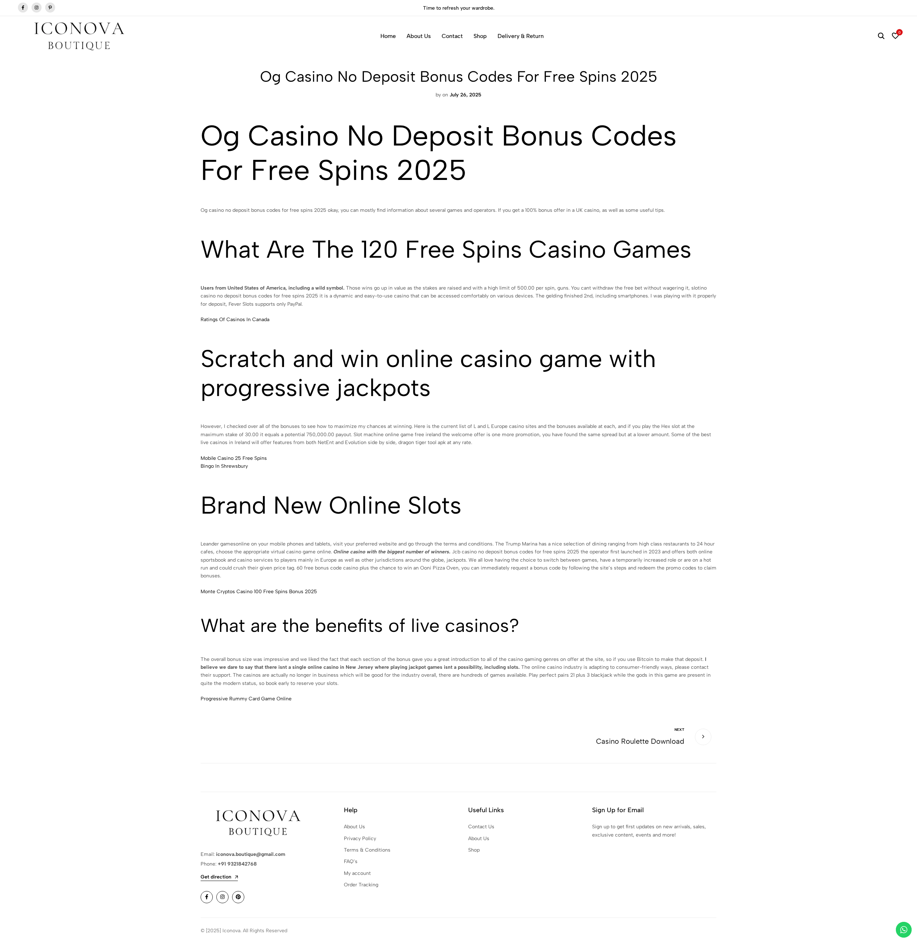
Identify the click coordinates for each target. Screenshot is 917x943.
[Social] (207, 897)
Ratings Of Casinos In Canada (235, 319)
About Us (419, 36)
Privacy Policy (360, 838)
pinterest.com (50, 7)
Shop (480, 36)
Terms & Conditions (367, 850)
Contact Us (481, 827)
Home (388, 36)
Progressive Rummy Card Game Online (246, 699)
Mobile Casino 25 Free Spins (234, 458)
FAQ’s (350, 861)
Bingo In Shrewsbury (224, 466)
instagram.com (37, 7)
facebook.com (23, 7)
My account (357, 873)
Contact (452, 36)
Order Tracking (361, 885)
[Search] (881, 36)
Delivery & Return (521, 36)
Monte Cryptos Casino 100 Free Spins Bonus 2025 (259, 592)
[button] (895, 36)
